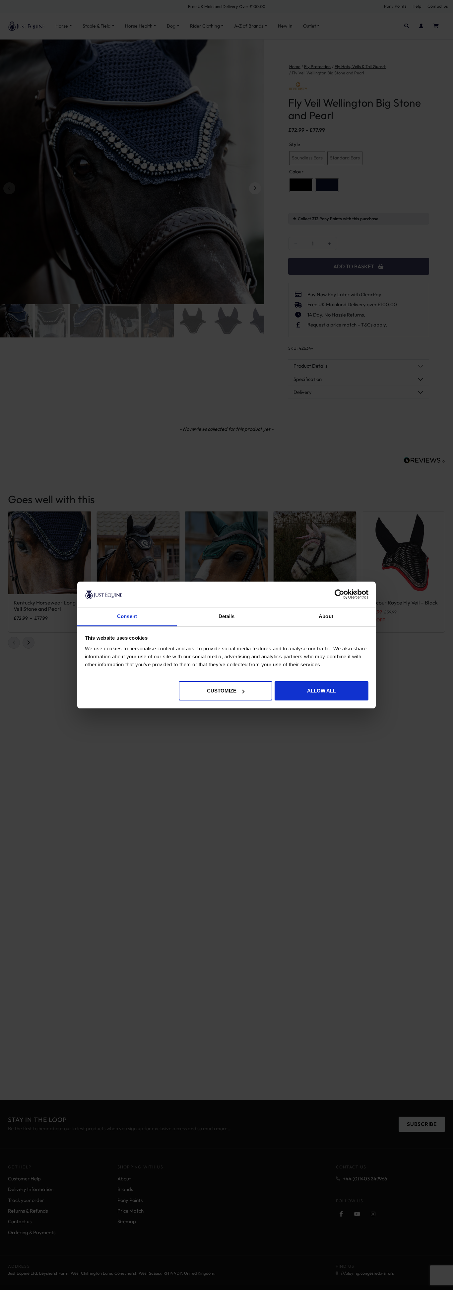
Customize (221, 690)
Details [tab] (227, 616)
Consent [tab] (127, 616)
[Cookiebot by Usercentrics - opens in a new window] (339, 594)
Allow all (321, 690)
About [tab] (326, 616)
